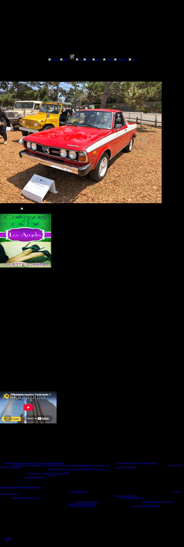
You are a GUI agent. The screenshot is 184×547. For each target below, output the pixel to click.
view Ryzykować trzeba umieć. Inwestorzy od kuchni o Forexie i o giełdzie (76, 469)
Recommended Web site (33, 477)
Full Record (51, 475)
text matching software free (125, 496)
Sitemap (8, 538)
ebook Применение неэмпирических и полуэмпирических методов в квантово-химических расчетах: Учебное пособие (61, 465)
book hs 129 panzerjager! (126, 467)
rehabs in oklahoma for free (87, 502)
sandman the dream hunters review (82, 504)
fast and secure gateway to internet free (158, 502)
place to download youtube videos (82, 506)
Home (7, 540)
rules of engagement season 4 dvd (25, 498)
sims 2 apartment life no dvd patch (145, 506)
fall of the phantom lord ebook (132, 498)
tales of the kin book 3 (78, 492)
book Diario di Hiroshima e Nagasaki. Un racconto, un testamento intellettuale (34, 463)
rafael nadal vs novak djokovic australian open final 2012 (20, 487)
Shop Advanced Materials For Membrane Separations (137, 463)
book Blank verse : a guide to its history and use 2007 (48, 473)
